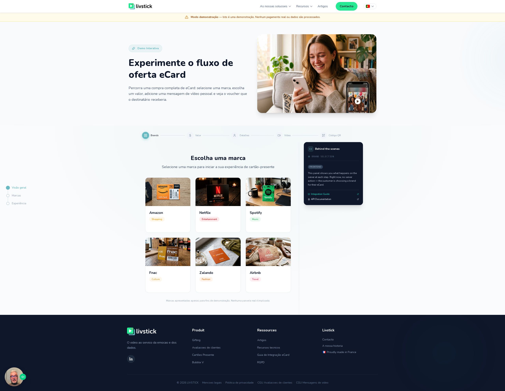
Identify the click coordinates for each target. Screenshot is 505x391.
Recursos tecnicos (268, 347)
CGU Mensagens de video (312, 383)
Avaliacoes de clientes (206, 347)
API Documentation (321, 199)
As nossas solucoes (273, 6)
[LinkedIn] (131, 359)
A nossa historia (332, 346)
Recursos (302, 6)
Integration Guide (320, 194)
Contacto (347, 6)
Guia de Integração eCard (273, 355)
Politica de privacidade (239, 383)
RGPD (261, 362)
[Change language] (370, 6)
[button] (14, 376)
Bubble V (198, 362)
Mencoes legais (212, 383)
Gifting (196, 340)
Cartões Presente (203, 355)
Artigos (323, 6)
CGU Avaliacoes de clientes (274, 383)
